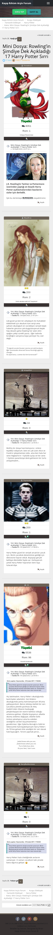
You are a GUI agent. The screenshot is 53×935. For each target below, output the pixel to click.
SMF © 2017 (18, 923)
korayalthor (28, 370)
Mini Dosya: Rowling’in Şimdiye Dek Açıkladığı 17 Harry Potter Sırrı (26, 146)
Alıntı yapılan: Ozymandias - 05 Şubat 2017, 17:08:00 (24, 681)
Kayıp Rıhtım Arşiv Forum (16, 3)
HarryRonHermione (28, 764)
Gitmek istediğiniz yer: (24, 905)
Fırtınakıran (28, 66)
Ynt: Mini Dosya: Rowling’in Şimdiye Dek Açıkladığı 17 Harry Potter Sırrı (28, 312)
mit (28, 585)
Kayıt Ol (34, 12)
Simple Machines (30, 923)
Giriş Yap (19, 12)
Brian (40, 928)
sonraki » (47, 35)
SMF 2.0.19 (9, 923)
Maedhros (27, 218)
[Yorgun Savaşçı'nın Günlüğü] (28, 665)
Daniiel (23, 928)
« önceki (40, 35)
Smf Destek (32, 926)
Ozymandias (27, 480)
